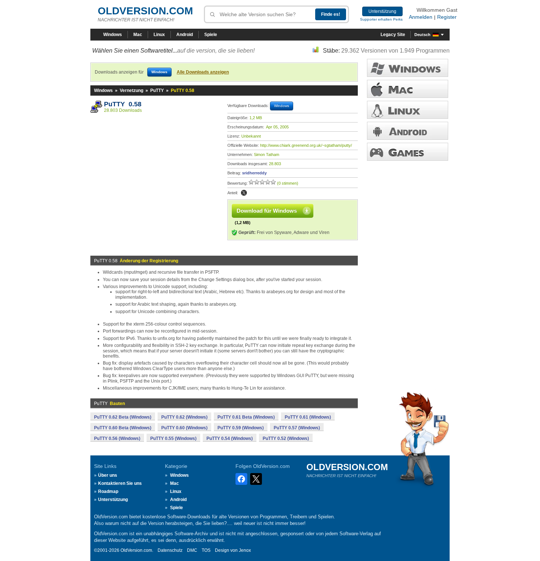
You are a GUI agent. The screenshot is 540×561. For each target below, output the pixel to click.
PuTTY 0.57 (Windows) (297, 427)
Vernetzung (131, 90)
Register (447, 17)
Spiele (210, 34)
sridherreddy (254, 173)
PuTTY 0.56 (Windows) (117, 438)
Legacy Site (393, 34)
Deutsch (422, 34)
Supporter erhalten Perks (381, 19)
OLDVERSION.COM (145, 11)
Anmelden (420, 17)
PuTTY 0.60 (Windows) (184, 427)
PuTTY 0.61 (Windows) (308, 417)
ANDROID (407, 131)
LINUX (407, 110)
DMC (192, 550)
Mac (137, 34)
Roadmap (108, 491)
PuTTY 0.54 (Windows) (229, 438)
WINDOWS (407, 68)
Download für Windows (267, 210)
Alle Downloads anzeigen (203, 72)
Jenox (245, 550)
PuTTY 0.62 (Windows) (184, 417)
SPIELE (407, 152)
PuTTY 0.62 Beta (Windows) (122, 417)
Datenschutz (170, 550)
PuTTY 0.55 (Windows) (173, 438)
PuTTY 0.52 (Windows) (286, 438)
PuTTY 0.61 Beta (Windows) (246, 417)
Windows (112, 34)
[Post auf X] (244, 193)
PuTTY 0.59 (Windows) (240, 427)
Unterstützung (382, 11)
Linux (159, 34)
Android (184, 34)
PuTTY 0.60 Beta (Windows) (122, 427)
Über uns (107, 475)
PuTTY (157, 90)
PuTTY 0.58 (122, 104)
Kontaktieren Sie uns (120, 483)
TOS (206, 550)
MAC (407, 89)
